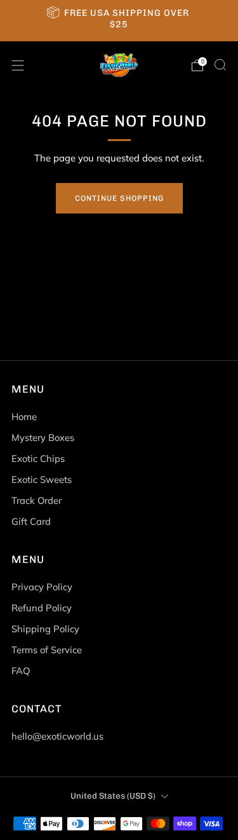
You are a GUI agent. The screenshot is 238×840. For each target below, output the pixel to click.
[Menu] (17, 65)
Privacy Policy (41, 587)
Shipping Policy (45, 629)
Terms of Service (46, 650)
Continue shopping (119, 198)
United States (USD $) (112, 795)
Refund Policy (41, 608)
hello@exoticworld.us (57, 736)
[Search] (220, 64)
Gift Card (31, 521)
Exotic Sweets (41, 479)
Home (24, 416)
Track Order (36, 500)
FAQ (20, 671)
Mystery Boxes (42, 437)
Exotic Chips (38, 458)
